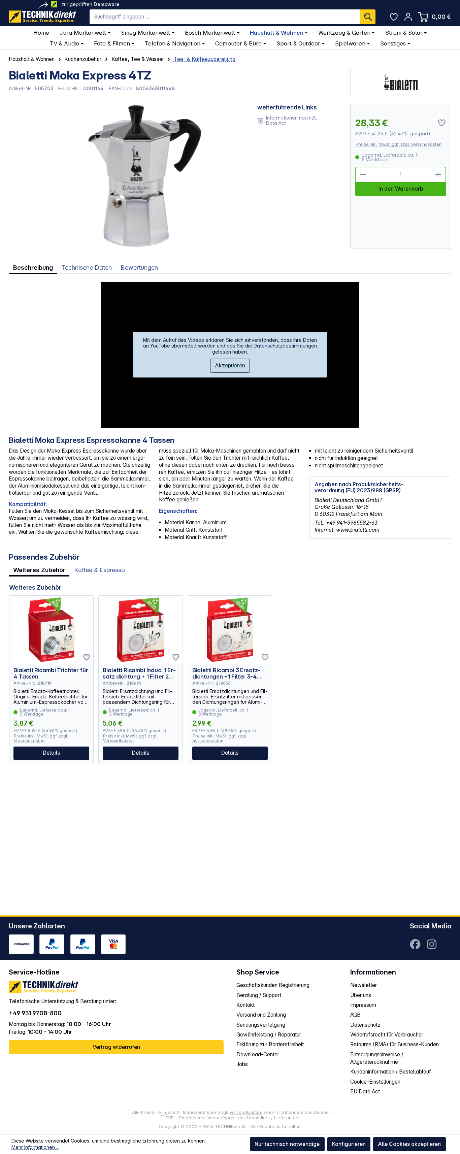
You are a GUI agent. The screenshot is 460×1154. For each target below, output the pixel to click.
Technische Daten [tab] (87, 267)
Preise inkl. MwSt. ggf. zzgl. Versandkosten (398, 144)
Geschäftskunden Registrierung (272, 985)
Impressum (363, 1005)
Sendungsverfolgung (260, 1025)
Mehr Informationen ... (35, 1147)
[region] (126, 176)
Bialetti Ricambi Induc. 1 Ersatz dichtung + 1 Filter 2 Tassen (139, 673)
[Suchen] (367, 16)
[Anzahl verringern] (362, 174)
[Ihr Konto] (408, 17)
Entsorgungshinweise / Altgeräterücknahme (376, 1058)
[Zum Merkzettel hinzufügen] (86, 657)
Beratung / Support (258, 995)
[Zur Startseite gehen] (42, 16)
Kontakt (245, 1005)
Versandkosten (245, 1112)
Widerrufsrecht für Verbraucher (386, 1034)
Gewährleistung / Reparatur (268, 1034)
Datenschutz (365, 1025)
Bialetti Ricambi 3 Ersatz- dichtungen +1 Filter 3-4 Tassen (226, 673)
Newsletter (363, 985)
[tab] (33, 268)
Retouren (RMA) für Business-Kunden (394, 1044)
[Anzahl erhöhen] (438, 174)
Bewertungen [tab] (139, 267)
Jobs (242, 1064)
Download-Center (257, 1054)
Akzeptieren (230, 365)
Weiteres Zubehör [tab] (39, 569)
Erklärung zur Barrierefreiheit (270, 1044)
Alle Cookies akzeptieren (409, 1144)
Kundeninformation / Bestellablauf (390, 1071)
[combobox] (225, 16)
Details (51, 753)
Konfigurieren (349, 1144)
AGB (355, 1015)
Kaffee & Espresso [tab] (99, 569)
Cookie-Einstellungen (375, 1082)
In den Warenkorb (401, 189)
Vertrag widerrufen (116, 1047)
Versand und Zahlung (261, 1015)
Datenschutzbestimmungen (285, 346)
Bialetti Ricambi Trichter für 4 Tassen (50, 673)
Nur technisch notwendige (287, 1144)
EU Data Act (365, 1091)
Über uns (360, 995)
